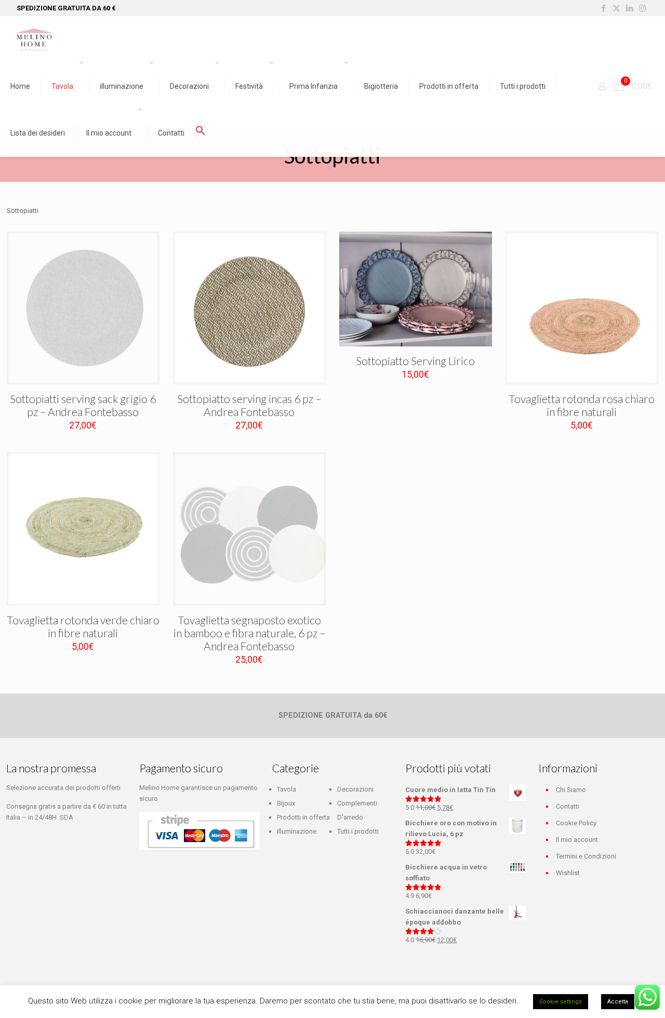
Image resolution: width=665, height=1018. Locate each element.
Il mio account (577, 839)
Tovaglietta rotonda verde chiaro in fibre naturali (83, 626)
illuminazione (296, 831)
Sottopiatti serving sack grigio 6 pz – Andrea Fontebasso (83, 405)
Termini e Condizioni (586, 856)
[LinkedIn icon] (629, 8)
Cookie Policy (576, 823)
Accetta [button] (617, 1001)
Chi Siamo (571, 790)
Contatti (567, 806)
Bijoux (286, 803)
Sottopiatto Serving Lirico (415, 360)
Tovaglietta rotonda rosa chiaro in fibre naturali (582, 405)
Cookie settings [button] (560, 1001)
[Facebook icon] (603, 8)
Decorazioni (355, 789)
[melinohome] (33, 39)
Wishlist (568, 873)
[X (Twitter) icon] (616, 8)
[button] (200, 133)
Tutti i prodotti (358, 831)
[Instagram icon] (642, 8)
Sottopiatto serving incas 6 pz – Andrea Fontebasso (249, 405)
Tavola (286, 789)
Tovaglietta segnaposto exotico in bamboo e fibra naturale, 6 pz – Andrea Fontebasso (249, 632)
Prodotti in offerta (303, 817)
